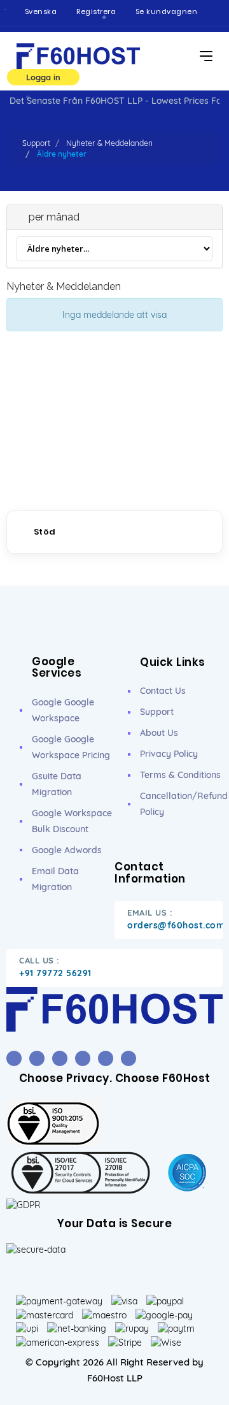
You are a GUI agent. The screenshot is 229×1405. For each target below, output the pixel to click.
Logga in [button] (43, 77)
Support (36, 143)
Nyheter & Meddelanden (109, 143)
